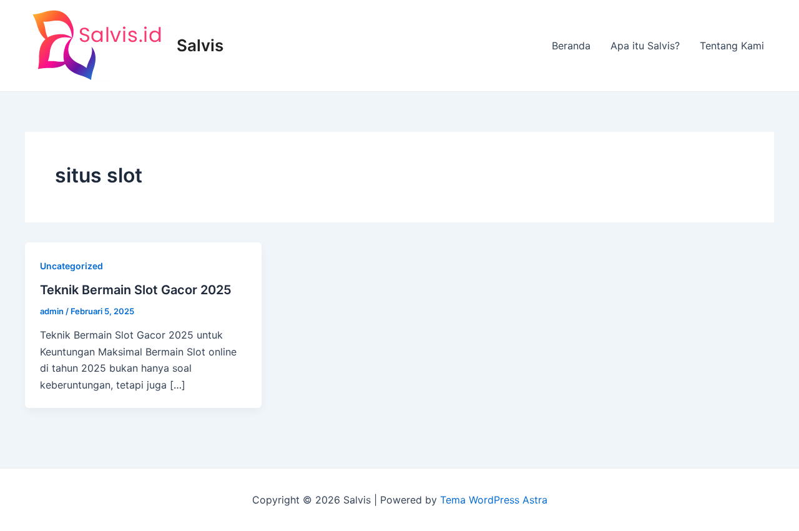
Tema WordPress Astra (493, 500)
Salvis (200, 45)
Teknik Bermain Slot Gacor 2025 (136, 289)
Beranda (571, 45)
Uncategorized (71, 266)
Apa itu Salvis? (645, 45)
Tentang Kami (732, 45)
